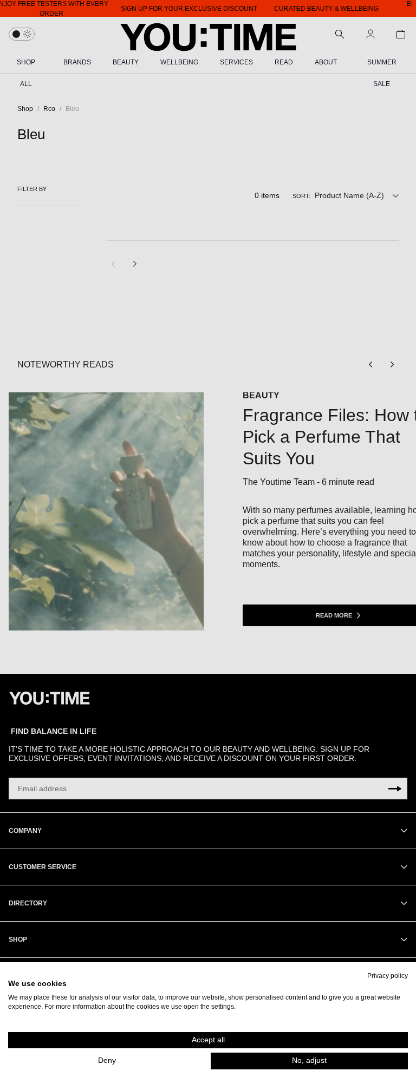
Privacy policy (387, 976)
